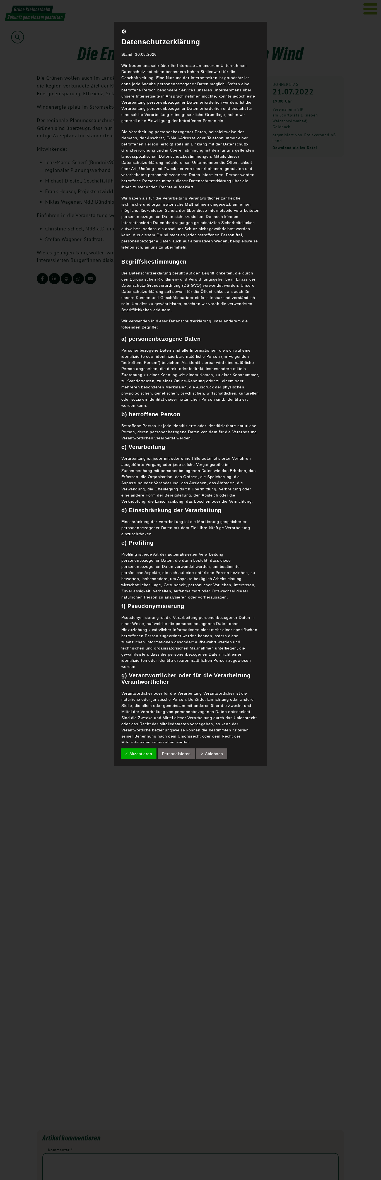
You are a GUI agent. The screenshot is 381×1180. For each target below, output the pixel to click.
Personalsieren (176, 753)
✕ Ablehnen (212, 753)
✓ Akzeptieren (138, 753)
